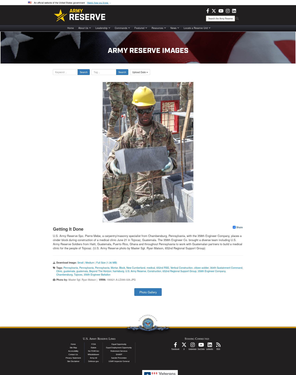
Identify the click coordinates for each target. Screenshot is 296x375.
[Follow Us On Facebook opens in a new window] (175, 345)
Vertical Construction (181, 267)
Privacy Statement (73, 358)
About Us (83, 28)
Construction (154, 271)
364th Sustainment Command (226, 267)
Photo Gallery (148, 292)
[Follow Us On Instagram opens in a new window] (192, 345)
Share (239, 227)
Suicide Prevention (119, 358)
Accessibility (73, 351)
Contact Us (73, 354)
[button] (99, 3)
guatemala (69, 271)
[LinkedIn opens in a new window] (234, 10)
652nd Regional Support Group (179, 271)
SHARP (119, 354)
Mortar (114, 267)
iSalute (93, 348)
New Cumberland (135, 267)
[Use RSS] (218, 345)
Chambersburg (64, 274)
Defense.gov (93, 361)
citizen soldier (201, 267)
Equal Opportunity (119, 344)
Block (122, 267)
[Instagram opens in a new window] (228, 10)
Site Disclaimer (73, 361)
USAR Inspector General (119, 361)
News (173, 28)
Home (70, 28)
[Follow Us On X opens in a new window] (184, 345)
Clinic (59, 271)
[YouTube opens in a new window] (220, 10)
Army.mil (93, 358)
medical (151, 267)
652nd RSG (162, 267)
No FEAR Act (93, 351)
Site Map (73, 348)
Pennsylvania (71, 267)
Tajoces (78, 274)
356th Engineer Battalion (97, 274)
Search (84, 72)
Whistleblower (93, 354)
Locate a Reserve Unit (196, 28)
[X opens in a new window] (214, 10)
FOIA (93, 344)
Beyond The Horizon (100, 271)
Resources (157, 28)
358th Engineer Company (211, 271)
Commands (121, 28)
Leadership (101, 28)
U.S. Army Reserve (135, 271)
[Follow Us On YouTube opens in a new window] (201, 345)
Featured (139, 28)
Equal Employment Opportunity (119, 348)
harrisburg (118, 271)
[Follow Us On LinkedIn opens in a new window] (209, 345)
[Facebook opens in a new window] (207, 10)
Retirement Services (118, 351)
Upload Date (139, 72)
